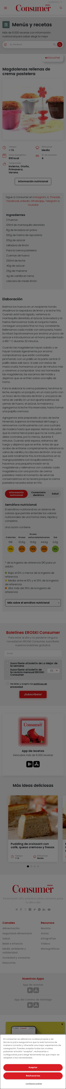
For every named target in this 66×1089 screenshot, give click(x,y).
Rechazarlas (33, 1075)
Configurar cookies (34, 1084)
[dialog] (33, 1061)
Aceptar (33, 1067)
